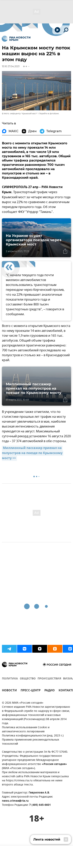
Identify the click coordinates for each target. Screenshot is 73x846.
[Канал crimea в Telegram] (9, 649)
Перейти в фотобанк (49, 113)
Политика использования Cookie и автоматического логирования (25, 729)
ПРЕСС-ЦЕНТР (30, 691)
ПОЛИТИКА (10, 678)
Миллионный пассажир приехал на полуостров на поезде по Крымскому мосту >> (32, 453)
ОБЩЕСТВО (28, 678)
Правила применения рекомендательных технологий (30, 742)
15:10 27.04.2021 (10, 66)
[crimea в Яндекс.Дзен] (39, 649)
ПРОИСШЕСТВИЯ (49, 678)
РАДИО (49, 691)
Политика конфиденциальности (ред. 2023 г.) (32, 736)
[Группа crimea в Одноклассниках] (54, 649)
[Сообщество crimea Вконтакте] (24, 649)
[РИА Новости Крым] (16, 38)
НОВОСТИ (9, 691)
